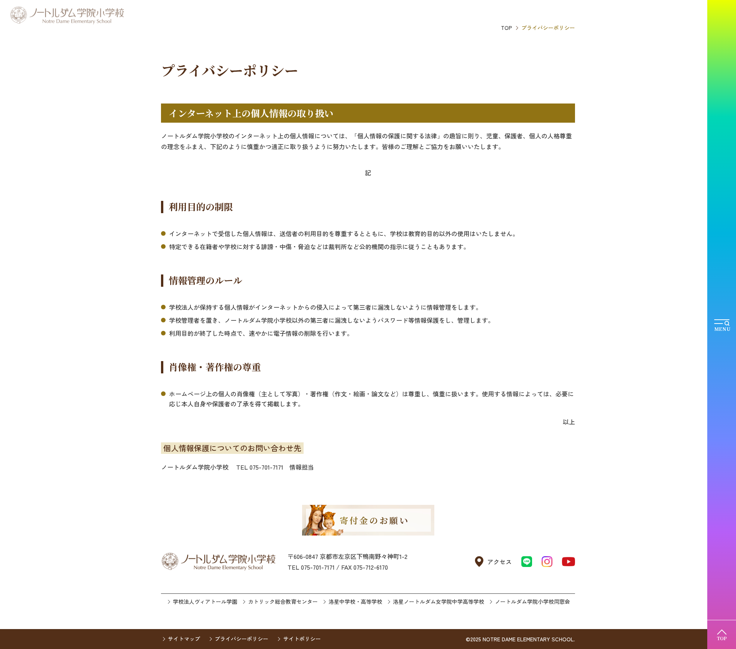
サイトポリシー (301, 638)
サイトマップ (184, 638)
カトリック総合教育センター (283, 601)
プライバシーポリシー (241, 638)
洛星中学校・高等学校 (355, 601)
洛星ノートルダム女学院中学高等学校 (438, 601)
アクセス (499, 561)
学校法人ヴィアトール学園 (205, 601)
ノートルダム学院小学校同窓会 (532, 601)
